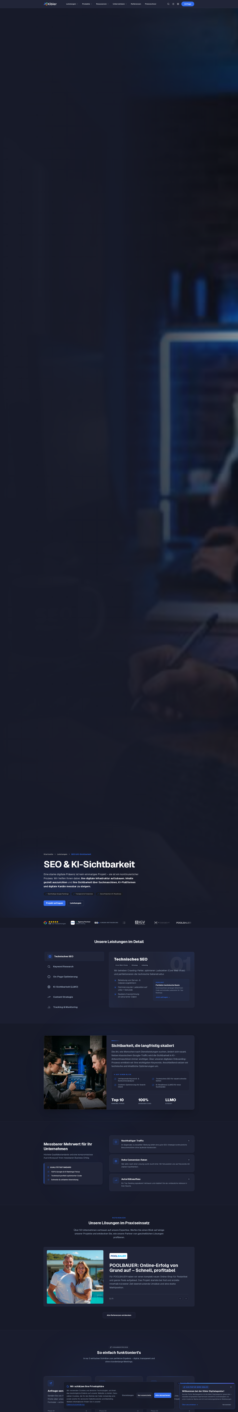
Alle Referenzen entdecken (119, 1315)
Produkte (86, 4)
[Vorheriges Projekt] (180, 1298)
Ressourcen (101, 4)
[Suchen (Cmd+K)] (168, 3)
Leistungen (71, 4)
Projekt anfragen (54, 903)
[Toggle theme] (173, 4)
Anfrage (187, 4)
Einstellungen (128, 1395)
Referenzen (136, 4)
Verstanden (226, 1405)
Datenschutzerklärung (75, 1404)
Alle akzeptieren (162, 1395)
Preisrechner (150, 4)
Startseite (48, 854)
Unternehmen (119, 4)
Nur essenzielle (144, 1395)
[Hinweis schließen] (230, 1387)
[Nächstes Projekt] (186, 1298)
